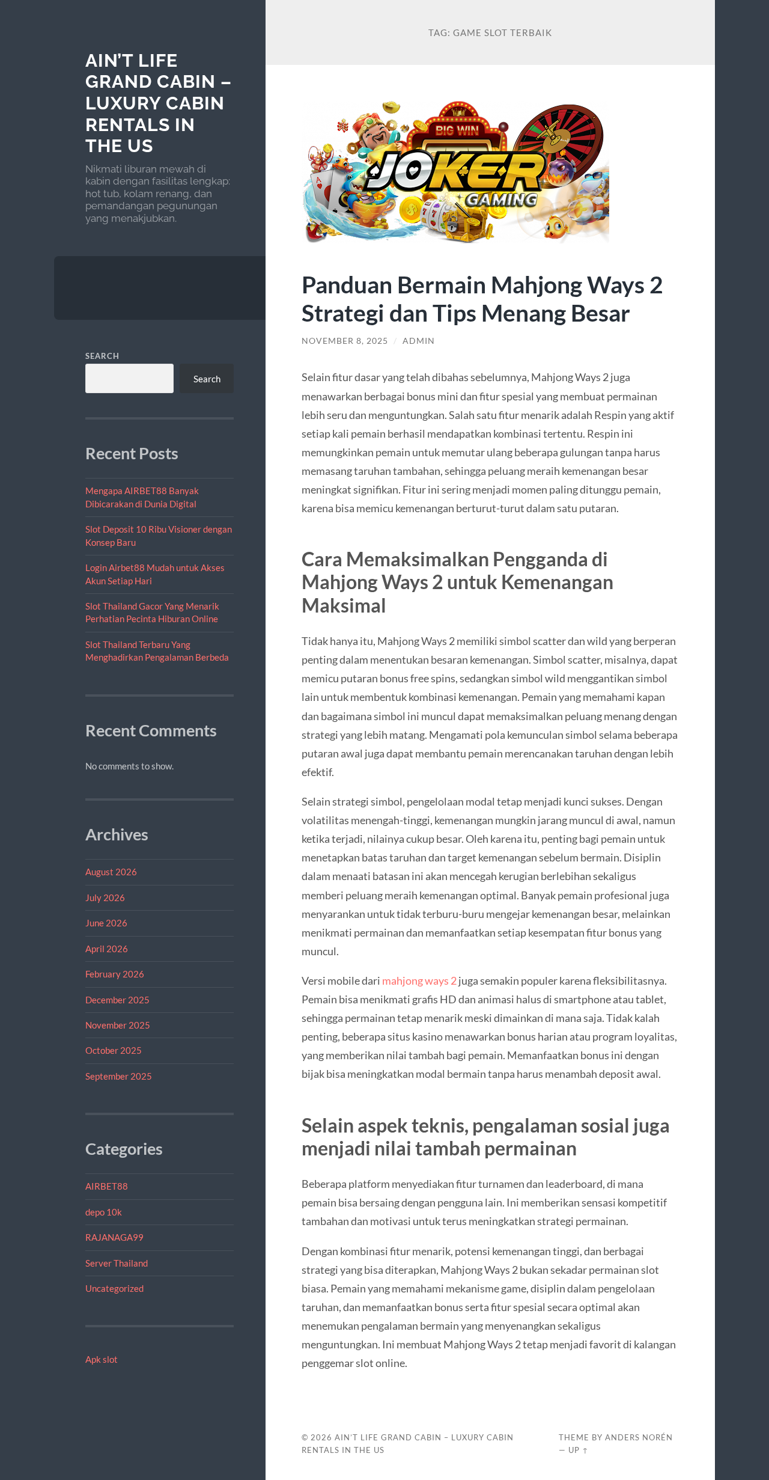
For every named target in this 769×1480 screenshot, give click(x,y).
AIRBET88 (106, 1186)
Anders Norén (639, 1437)
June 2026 (106, 922)
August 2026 (111, 871)
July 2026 (105, 897)
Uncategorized (114, 1288)
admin (419, 341)
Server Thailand (116, 1263)
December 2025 (117, 999)
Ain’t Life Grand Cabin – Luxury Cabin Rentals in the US (158, 103)
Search (102, 356)
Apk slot (101, 1359)
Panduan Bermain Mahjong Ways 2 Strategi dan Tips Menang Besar (482, 298)
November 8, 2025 (345, 341)
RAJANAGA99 (114, 1237)
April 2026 (106, 948)
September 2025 (118, 1076)
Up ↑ (578, 1450)
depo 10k (103, 1211)
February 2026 (114, 973)
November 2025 (117, 1025)
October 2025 (113, 1050)
